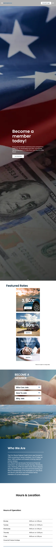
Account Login (46, 3)
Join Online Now (18, 156)
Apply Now (28, 307)
